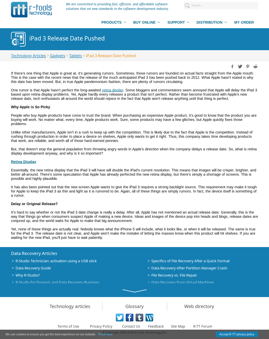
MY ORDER (244, 22)
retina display (112, 90)
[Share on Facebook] (232, 66)
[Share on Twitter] (240, 66)
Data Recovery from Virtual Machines (182, 282)
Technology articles (70, 306)
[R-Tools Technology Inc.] (31, 9)
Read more (105, 334)
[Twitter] (120, 317)
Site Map (178, 326)
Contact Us (131, 326)
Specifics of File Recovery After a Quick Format (190, 260)
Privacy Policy (101, 326)
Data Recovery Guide (33, 268)
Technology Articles (28, 55)
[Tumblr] (139, 317)
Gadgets (57, 55)
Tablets (75, 55)
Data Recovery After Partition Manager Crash (189, 268)
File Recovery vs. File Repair (174, 275)
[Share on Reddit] (255, 66)
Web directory (199, 306)
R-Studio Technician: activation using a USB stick (56, 260)
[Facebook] (129, 317)
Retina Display (23, 162)
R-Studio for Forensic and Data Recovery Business (57, 282)
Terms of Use (68, 326)
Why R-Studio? (28, 275)
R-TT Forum (202, 326)
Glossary (134, 306)
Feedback (156, 326)
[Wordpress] (149, 317)
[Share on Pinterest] (247, 66)
